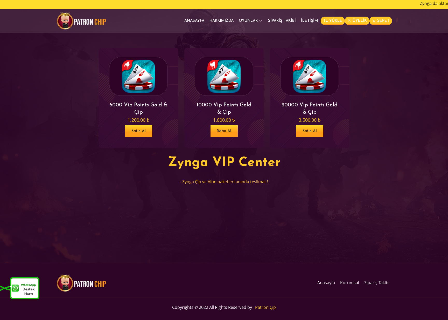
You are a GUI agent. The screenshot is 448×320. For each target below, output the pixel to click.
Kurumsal (349, 282)
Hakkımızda (221, 21)
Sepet (382, 21)
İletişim (309, 21)
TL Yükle (332, 21)
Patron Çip (265, 307)
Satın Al (138, 131)
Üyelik (359, 21)
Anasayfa (194, 21)
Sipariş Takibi (282, 21)
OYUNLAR (248, 21)
